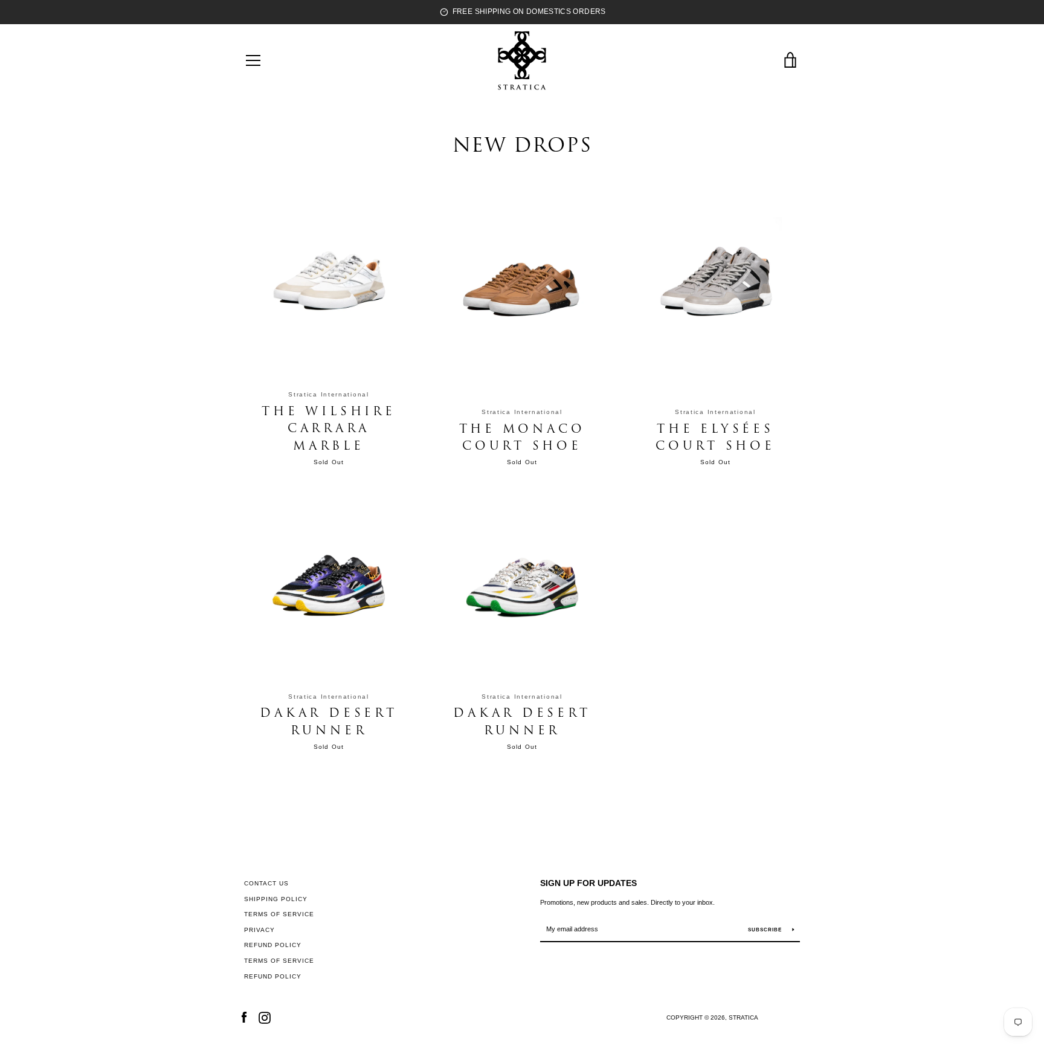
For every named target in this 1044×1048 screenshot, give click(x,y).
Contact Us (266, 883)
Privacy (259, 930)
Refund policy (272, 976)
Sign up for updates (588, 883)
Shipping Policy (276, 899)
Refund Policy (272, 945)
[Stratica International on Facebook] (244, 1016)
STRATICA (743, 1017)
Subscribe (766, 930)
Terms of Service (279, 914)
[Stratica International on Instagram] (265, 1016)
